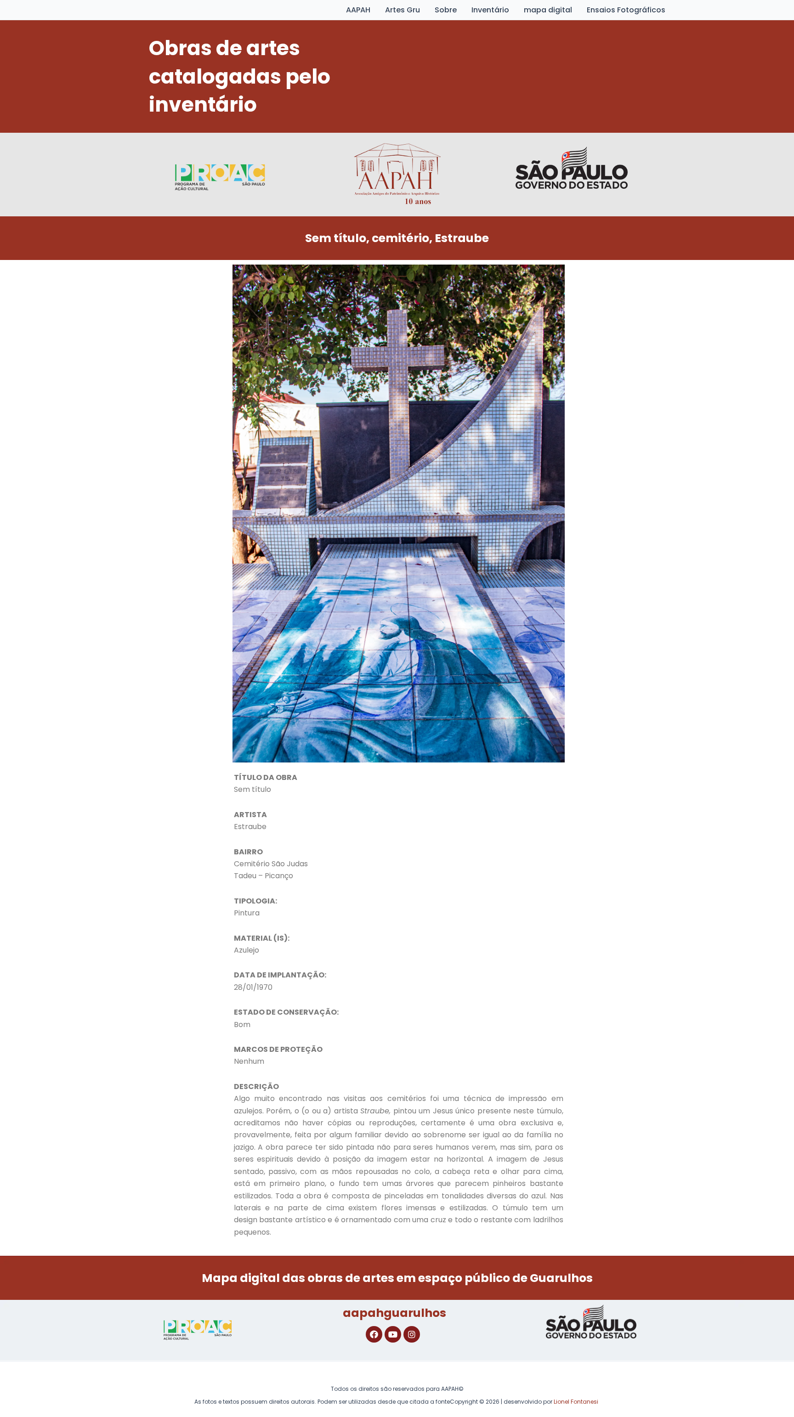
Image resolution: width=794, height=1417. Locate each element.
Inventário (490, 10)
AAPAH (358, 10)
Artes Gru (402, 10)
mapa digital (548, 10)
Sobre (446, 10)
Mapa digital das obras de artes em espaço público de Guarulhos (397, 1278)
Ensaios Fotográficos (626, 10)
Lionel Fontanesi (576, 1402)
